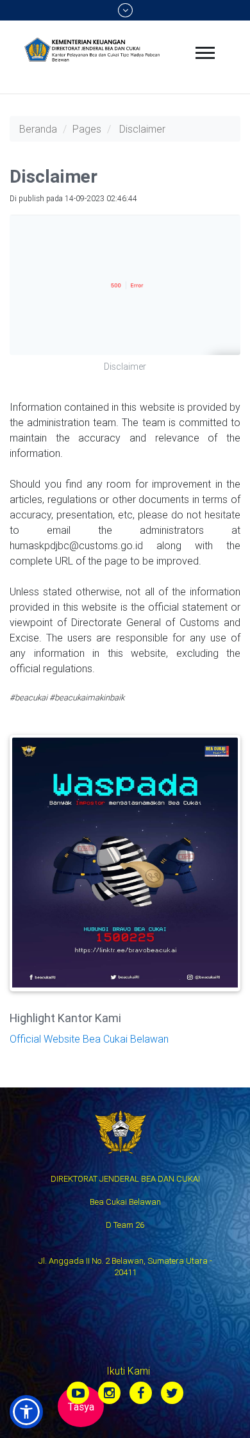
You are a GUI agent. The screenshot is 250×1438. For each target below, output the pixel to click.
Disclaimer (142, 128)
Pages (86, 128)
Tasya (80, 1406)
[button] (26, 1411)
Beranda (38, 128)
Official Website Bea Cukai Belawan (89, 1038)
